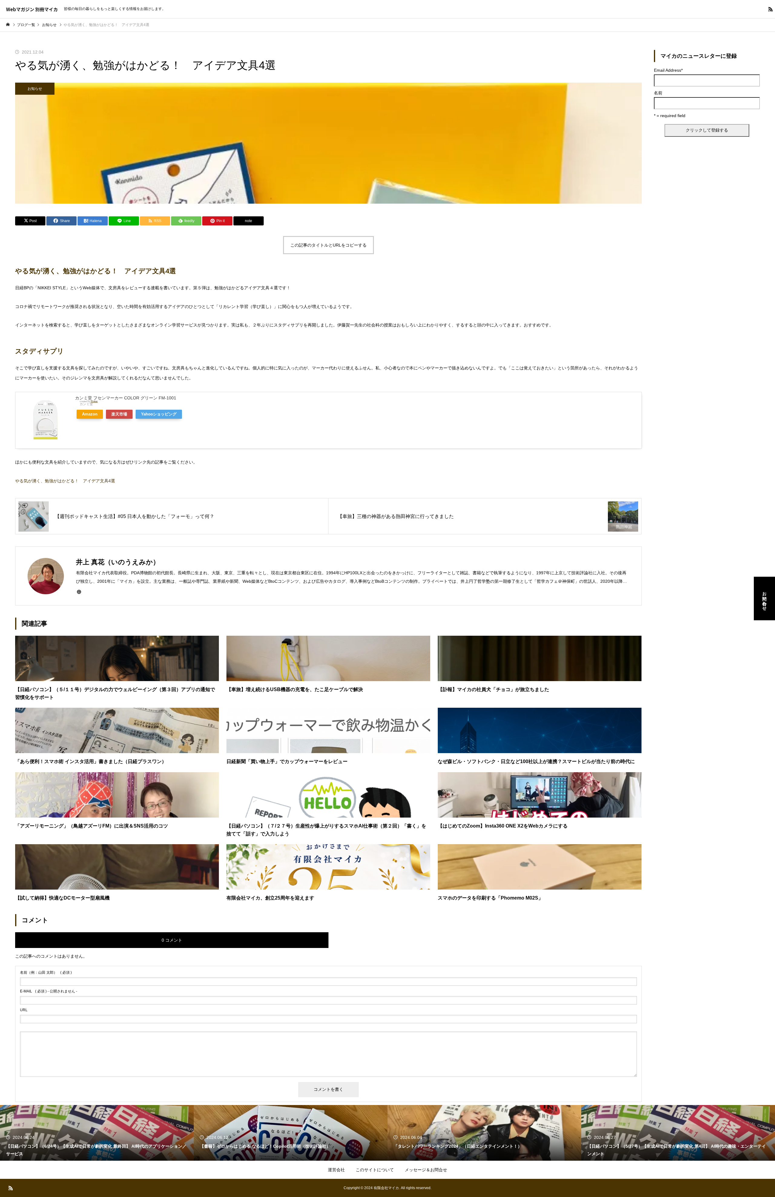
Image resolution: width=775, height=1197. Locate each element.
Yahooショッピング (158, 414)
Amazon (89, 414)
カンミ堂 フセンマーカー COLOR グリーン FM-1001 (125, 397)
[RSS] (770, 9)
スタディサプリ (39, 351)
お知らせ (35, 89)
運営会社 (336, 1169)
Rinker (94, 401)
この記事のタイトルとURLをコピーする (328, 245)
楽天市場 (119, 414)
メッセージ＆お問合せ (426, 1169)
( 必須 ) (46, 972)
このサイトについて (375, 1169)
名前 (658, 93)
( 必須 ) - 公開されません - (48, 991)
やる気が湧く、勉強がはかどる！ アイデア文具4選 (95, 271)
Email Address (668, 70)
